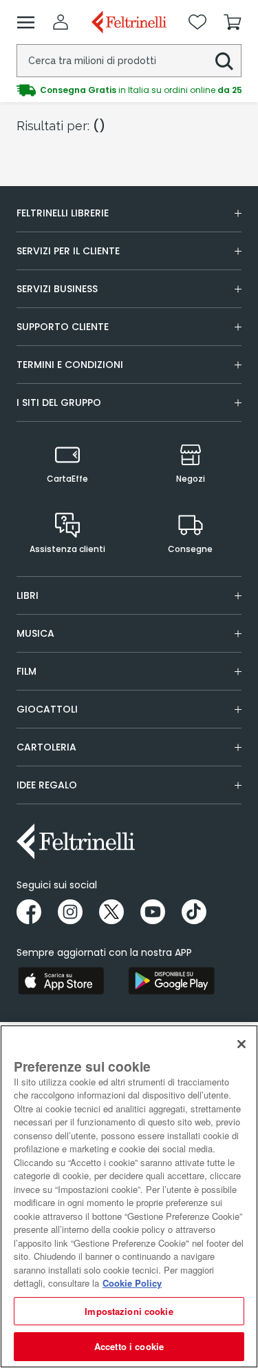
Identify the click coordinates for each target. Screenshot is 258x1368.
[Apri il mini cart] (232, 22)
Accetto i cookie (129, 1346)
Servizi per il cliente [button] (68, 251)
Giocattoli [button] (47, 709)
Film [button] (26, 671)
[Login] (60, 22)
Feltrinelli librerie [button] (63, 213)
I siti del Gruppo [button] (59, 402)
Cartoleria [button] (46, 747)
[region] (129, 1196)
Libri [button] (28, 595)
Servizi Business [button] (57, 289)
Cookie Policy (132, 1282)
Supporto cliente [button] (63, 327)
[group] (129, 90)
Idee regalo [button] (47, 785)
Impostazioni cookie (129, 1311)
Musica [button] (35, 633)
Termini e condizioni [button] (70, 364)
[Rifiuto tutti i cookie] (241, 1044)
